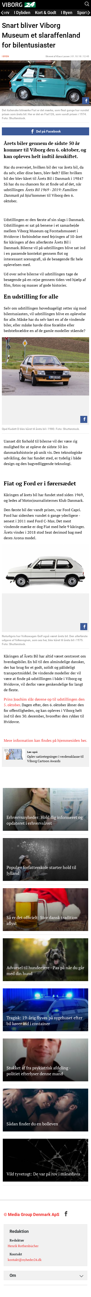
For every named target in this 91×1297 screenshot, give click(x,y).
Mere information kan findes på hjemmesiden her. (45, 740)
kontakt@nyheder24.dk (25, 1259)
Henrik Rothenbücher (23, 1246)
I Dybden (22, 12)
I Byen (66, 12)
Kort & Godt (45, 12)
